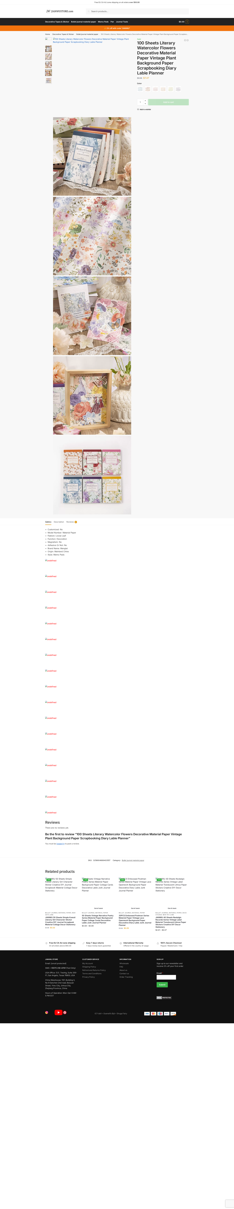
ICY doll (98, 1013)
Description (59, 522)
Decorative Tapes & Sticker (63, 34)
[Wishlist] (74, 881)
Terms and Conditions (91, 973)
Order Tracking (126, 977)
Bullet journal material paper (87, 34)
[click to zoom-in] (92, 77)
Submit (162, 985)
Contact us (124, 973)
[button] (184, 21)
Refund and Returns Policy (94, 970)
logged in (61, 844)
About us (123, 970)
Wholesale (124, 963)
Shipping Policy (89, 967)
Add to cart (168, 102)
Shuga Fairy (122, 1013)
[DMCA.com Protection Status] (173, 997)
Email (160, 973)
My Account (87, 963)
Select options (62, 933)
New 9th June (168, 915)
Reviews (71, 522)
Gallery (48, 522)
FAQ (121, 967)
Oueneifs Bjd (109, 1013)
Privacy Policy (88, 977)
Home (47, 34)
